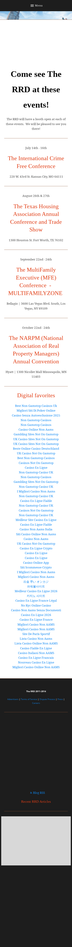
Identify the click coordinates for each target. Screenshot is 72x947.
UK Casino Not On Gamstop (36, 453)
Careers (36, 703)
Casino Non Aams (36, 539)
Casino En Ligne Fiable (36, 501)
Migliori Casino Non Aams (36, 577)
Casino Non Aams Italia (36, 529)
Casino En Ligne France (36, 620)
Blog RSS (39, 793)
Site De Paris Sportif (36, 634)
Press (60, 699)
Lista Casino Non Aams (36, 639)
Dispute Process (47, 699)
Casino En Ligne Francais (36, 658)
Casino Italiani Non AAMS (36, 653)
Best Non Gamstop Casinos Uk (36, 406)
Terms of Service (29, 699)
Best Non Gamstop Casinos (36, 458)
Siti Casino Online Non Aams (36, 534)
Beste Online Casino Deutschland (36, 449)
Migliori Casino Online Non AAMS (36, 667)
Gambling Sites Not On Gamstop (36, 434)
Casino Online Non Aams (36, 429)
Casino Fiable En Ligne (36, 648)
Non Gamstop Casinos (36, 420)
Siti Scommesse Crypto (36, 567)
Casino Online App (36, 563)
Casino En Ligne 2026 (36, 615)
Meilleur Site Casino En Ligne (36, 520)
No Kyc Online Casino (36, 605)
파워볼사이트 (36, 586)
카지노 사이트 (36, 596)
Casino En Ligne (36, 468)
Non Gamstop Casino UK (36, 472)
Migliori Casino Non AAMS (36, 624)
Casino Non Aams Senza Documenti (36, 610)
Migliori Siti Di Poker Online (36, 410)
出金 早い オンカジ (36, 582)
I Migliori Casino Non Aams (36, 491)
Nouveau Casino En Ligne (36, 662)
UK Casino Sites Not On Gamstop (36, 439)
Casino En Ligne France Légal (36, 600)
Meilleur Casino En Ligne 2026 (36, 591)
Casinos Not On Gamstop (36, 463)
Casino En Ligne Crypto (36, 548)
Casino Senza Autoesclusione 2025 (36, 415)
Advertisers (13, 699)
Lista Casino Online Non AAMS (36, 643)
